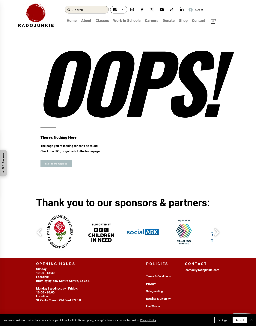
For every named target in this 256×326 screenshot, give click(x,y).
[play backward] (39, 232)
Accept (240, 320)
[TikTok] (171, 9)
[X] (152, 9)
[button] (213, 21)
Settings (222, 320)
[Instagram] (132, 9)
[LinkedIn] (181, 9)
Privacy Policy (148, 320)
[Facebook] (142, 9)
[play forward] (216, 232)
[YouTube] (161, 9)
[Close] (251, 320)
